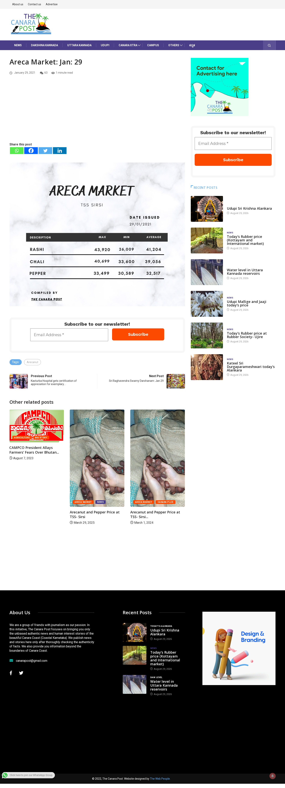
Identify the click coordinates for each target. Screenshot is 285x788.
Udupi (105, 45)
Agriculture (21, 437)
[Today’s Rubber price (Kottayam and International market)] (207, 240)
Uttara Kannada (79, 45)
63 (46, 72)
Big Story (41, 437)
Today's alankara (238, 204)
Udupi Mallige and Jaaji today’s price (246, 303)
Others (173, 45)
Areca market (83, 502)
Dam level (233, 266)
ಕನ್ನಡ (192, 45)
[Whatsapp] (16, 150)
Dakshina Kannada (44, 45)
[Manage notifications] (272, 776)
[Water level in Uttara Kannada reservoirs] (207, 272)
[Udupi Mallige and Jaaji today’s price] (207, 304)
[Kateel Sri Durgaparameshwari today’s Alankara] (207, 367)
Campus (153, 45)
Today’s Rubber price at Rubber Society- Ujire (247, 335)
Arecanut (32, 362)
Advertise (52, 4)
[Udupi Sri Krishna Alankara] (207, 209)
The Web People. (160, 778)
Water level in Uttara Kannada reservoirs (245, 272)
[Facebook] (31, 150)
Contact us (34, 4)
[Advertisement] (97, 113)
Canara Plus (166, 502)
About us (17, 4)
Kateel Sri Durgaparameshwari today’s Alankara (251, 366)
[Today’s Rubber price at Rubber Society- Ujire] (207, 335)
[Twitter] (45, 150)
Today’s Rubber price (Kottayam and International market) (245, 240)
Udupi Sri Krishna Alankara (249, 208)
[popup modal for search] (269, 45)
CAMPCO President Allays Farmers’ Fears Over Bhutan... (34, 450)
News (18, 45)
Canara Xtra (128, 45)
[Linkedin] (59, 150)
